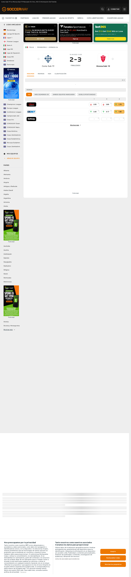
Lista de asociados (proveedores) (67, 559)
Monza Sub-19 (103, 66)
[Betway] (31, 119)
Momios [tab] (41, 74)
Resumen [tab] (30, 74)
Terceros (23, 572)
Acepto (113, 551)
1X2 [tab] (29, 94)
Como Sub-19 (48, 66)
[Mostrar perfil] (48, 59)
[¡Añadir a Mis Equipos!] (38, 59)
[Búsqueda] (102, 9)
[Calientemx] (31, 104)
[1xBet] (31, 112)
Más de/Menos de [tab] (42, 94)
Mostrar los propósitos (113, 564)
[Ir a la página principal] (19, 9)
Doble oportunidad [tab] (87, 94)
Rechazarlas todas (113, 558)
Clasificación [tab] (60, 74)
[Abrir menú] (124, 9)
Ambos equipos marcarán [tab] (63, 94)
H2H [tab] (49, 74)
